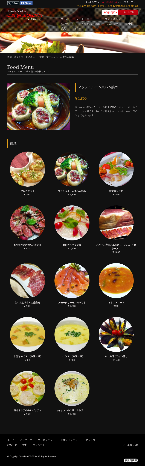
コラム (77, 28)
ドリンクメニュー (112, 19)
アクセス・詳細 (90, 23)
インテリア (67, 23)
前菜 (41, 57)
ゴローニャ (13, 57)
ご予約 (130, 23)
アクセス (90, 440)
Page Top (132, 444)
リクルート (39, 444)
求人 (63, 28)
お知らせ (112, 23)
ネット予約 (129, 12)
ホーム (64, 19)
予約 (24, 444)
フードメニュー (85, 19)
